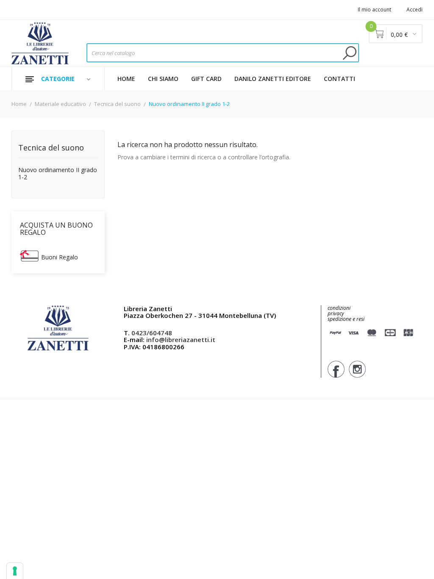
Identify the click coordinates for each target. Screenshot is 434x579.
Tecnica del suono (51, 148)
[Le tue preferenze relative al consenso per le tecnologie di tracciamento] (15, 571)
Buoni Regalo (59, 257)
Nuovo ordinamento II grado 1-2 (57, 174)
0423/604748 (151, 332)
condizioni (339, 308)
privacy (336, 313)
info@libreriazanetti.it (180, 339)
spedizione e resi (346, 319)
